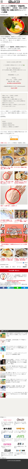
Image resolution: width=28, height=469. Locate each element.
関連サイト (3, 417)
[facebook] (3, 288)
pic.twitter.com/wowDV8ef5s (14, 83)
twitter (6, 266)
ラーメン (19, 266)
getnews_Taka (15, 281)
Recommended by (19, 262)
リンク (18, 50)
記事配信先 (3, 458)
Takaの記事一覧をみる (14, 270)
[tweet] (9, 288)
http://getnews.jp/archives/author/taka (16, 280)
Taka (26, 14)
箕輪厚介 (25, 266)
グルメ (2, 266)
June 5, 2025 (14, 88)
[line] (17, 288)
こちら (19, 283)
